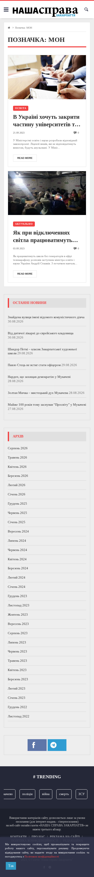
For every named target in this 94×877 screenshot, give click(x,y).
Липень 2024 (17, 540)
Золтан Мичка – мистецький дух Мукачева (38, 393)
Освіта (20, 108)
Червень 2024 (17, 550)
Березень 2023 (18, 679)
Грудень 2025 (17, 503)
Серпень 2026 (18, 448)
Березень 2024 (18, 568)
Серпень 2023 (18, 633)
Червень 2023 (17, 651)
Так (11, 866)
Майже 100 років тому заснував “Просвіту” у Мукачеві (47, 404)
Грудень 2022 (17, 707)
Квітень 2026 (17, 467)
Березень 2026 (18, 476)
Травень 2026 (17, 457)
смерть (61, 794)
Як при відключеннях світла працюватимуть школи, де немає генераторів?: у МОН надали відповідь (42, 237)
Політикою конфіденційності (42, 856)
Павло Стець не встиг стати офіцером (34, 365)
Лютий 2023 (16, 688)
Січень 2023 (16, 698)
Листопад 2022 (18, 716)
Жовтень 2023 (18, 614)
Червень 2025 (17, 513)
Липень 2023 (17, 642)
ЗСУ (79, 794)
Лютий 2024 (16, 577)
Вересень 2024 (18, 531)
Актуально (24, 224)
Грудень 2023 (17, 596)
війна (43, 794)
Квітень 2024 (17, 559)
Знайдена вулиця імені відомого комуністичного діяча (46, 317)
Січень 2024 (16, 587)
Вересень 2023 (18, 624)
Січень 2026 (16, 494)
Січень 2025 (16, 522)
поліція (25, 794)
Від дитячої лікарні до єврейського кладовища (40, 333)
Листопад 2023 (18, 605)
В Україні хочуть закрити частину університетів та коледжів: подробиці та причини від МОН (46, 121)
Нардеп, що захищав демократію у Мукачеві (39, 377)
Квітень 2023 (17, 670)
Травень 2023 (17, 661)
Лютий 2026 (16, 485)
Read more (25, 158)
